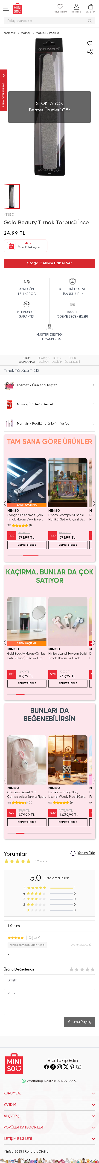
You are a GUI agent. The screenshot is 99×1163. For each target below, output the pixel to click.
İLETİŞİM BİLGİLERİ (18, 1139)
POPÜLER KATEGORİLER (23, 1127)
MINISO (9, 214)
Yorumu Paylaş (80, 1022)
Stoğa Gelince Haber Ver (49, 263)
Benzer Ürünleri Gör (49, 110)
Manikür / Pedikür (47, 33)
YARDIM (10, 1105)
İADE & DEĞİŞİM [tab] (57, 360)
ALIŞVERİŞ (12, 1116)
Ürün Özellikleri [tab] (72, 360)
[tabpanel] (49, 371)
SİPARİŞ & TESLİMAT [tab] (43, 360)
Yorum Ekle (86, 853)
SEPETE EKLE (27, 545)
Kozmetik (9, 33)
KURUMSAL (12, 1093)
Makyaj (25, 33)
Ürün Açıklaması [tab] (27, 360)
